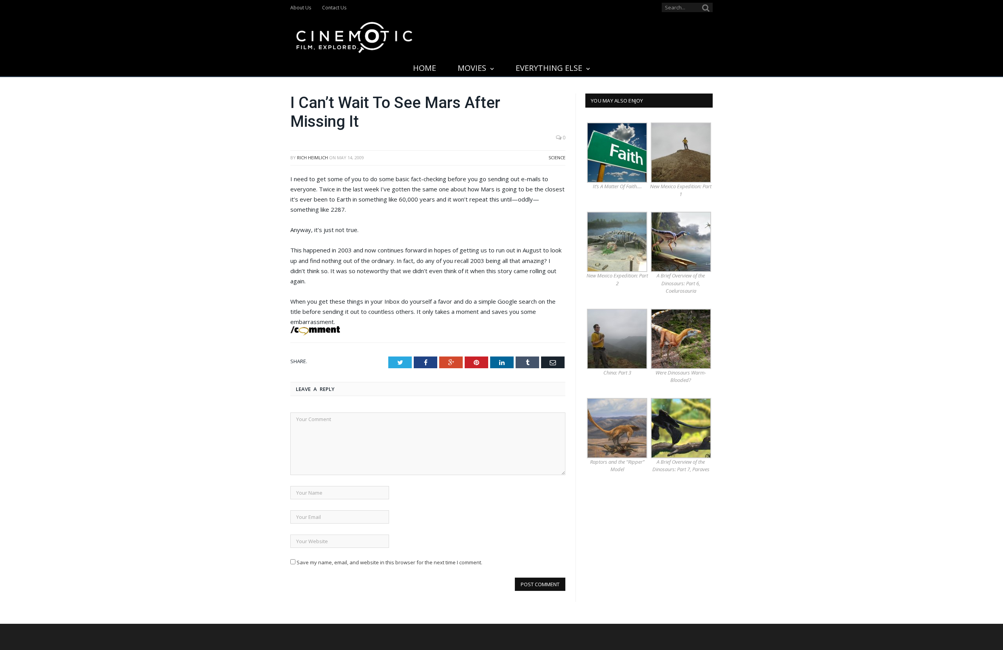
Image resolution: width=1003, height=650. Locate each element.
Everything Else (549, 68)
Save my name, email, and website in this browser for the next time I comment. (389, 562)
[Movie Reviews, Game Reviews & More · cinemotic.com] (354, 36)
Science (557, 157)
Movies (472, 68)
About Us (300, 7)
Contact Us (334, 7)
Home (424, 68)
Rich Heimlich (312, 157)
